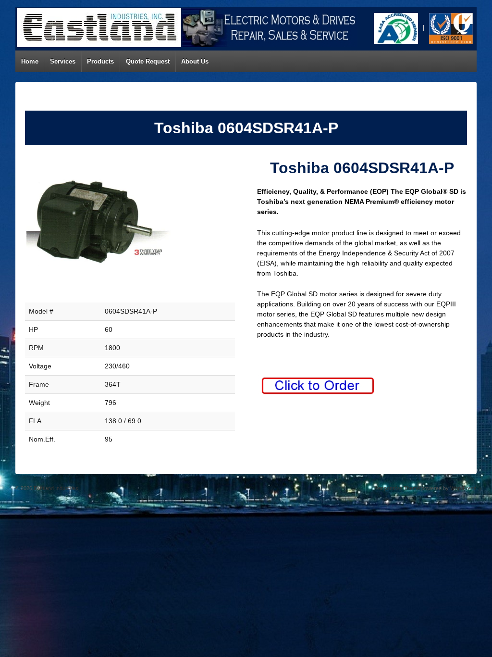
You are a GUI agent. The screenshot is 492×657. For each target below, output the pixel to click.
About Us (195, 61)
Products (100, 61)
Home (29, 61)
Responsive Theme (397, 488)
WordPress (463, 488)
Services (62, 61)
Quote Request (148, 61)
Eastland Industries (55, 488)
